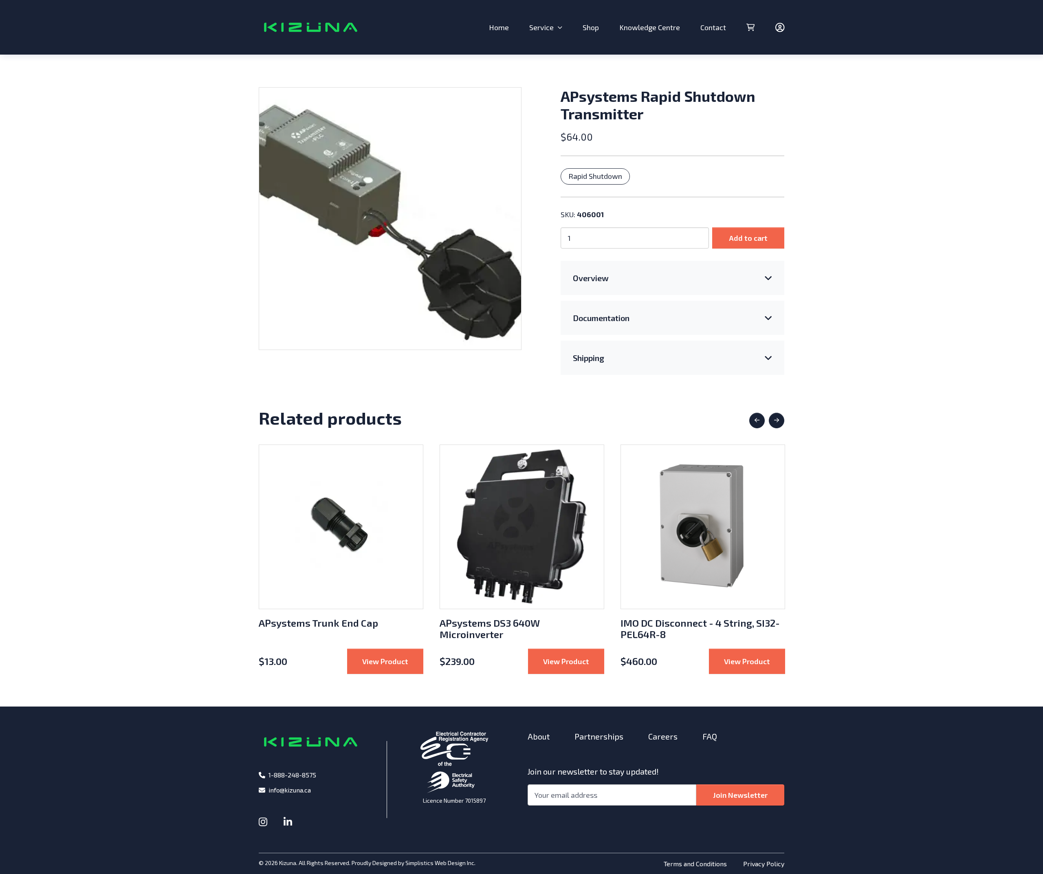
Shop (591, 27)
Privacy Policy (763, 863)
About (539, 736)
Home (499, 27)
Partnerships (598, 736)
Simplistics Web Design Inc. (440, 862)
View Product (392, 661)
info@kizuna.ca (289, 790)
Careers (663, 736)
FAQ (709, 736)
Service (541, 27)
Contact (713, 27)
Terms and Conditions (695, 863)
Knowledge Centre (649, 27)
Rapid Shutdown (595, 176)
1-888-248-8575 (292, 775)
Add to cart (748, 237)
